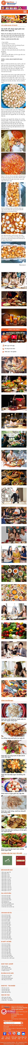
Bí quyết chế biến (6, 941)
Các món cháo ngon (6, 929)
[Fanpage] (4, 1033)
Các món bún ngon (6, 923)
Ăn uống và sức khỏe (10, 348)
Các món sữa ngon (6, 895)
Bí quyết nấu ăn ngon (7, 969)
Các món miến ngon (6, 924)
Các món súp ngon (6, 934)
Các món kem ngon (6, 898)
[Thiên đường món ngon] (7, 860)
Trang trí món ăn (5, 970)
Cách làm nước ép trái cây (8, 906)
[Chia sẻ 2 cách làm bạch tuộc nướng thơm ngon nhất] (14, 840)
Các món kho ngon (6, 948)
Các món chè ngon (6, 897)
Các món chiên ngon (6, 953)
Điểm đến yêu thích (6, 992)
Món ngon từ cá (5, 873)
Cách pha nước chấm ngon (8, 958)
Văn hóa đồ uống (6, 990)
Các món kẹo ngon (6, 915)
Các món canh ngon (6, 936)
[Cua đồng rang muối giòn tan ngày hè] (14, 730)
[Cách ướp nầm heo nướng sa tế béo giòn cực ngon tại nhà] (14, 821)
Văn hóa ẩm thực (6, 989)
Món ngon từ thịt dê (6, 883)
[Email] (23, 1033)
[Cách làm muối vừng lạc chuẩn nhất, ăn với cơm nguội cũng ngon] (14, 711)
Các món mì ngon (6, 920)
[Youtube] (14, 1033)
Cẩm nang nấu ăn (6, 912)
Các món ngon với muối (7, 956)
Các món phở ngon (6, 922)
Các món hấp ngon (6, 946)
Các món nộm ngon (6, 933)
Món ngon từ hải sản (6, 877)
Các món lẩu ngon (6, 919)
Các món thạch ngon (6, 899)
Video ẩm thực (14, 329)
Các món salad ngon (6, 931)
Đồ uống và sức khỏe (7, 979)
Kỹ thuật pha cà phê (6, 902)
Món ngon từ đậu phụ (7, 889)
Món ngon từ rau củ (6, 890)
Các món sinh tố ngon (7, 905)
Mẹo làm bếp (5, 966)
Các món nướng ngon (7, 955)
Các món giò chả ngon (7, 938)
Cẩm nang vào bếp (6, 967)
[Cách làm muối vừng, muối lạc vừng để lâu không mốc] (14, 802)
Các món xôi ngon (6, 926)
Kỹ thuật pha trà (5, 901)
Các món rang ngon (6, 952)
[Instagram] (9, 1033)
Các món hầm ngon (6, 951)
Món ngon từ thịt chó (6, 887)
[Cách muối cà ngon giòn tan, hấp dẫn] (14, 785)
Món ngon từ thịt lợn (6, 886)
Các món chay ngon (6, 937)
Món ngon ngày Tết (6, 872)
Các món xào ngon (6, 945)
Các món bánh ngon (6, 917)
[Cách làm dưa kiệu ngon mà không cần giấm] (14, 766)
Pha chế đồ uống (6, 893)
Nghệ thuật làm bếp (7, 964)
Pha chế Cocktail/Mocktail (8, 904)
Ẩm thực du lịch (5, 988)
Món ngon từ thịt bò (6, 884)
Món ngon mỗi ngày (9, 345)
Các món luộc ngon (6, 949)
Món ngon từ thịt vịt (6, 882)
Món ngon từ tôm (6, 876)
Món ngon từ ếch (6, 875)
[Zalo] (18, 1033)
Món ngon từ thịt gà (6, 880)
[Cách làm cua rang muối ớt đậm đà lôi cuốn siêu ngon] (14, 747)
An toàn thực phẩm (6, 976)
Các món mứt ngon (6, 916)
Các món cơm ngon (6, 927)
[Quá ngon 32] (20, 860)
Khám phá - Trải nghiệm (10, 351)
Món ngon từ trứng (6, 879)
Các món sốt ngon (6, 944)
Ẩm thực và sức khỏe (7, 975)
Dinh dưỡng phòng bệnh (7, 978)
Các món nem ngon (6, 930)
